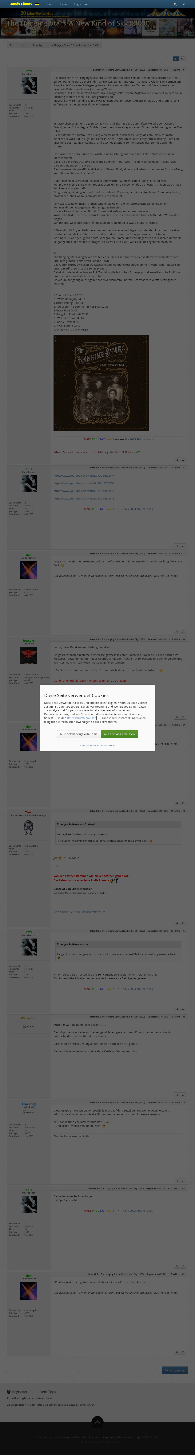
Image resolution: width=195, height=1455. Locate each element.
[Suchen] (175, 4)
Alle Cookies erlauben (119, 734)
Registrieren (82, 4)
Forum (63, 4)
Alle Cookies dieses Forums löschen (97, 745)
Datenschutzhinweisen (81, 718)
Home (49, 4)
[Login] (184, 4)
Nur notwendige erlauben (78, 734)
